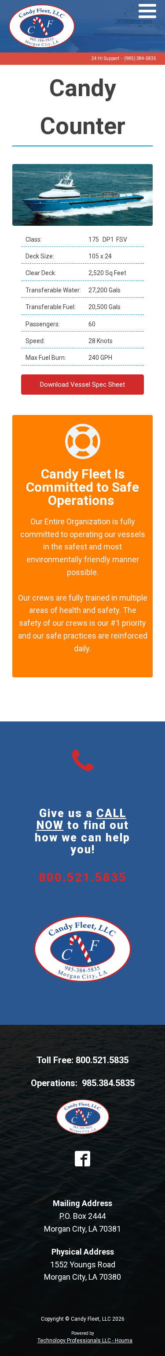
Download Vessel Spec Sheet (82, 384)
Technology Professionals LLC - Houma (84, 1340)
